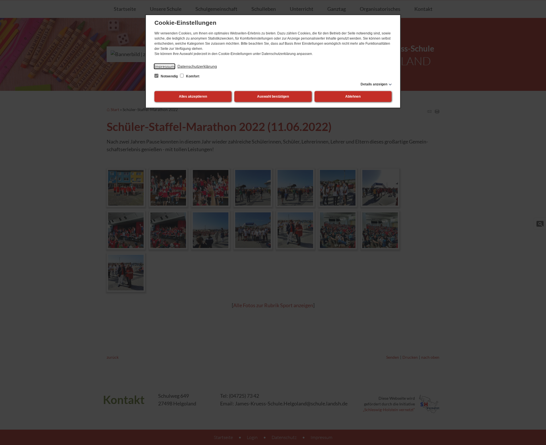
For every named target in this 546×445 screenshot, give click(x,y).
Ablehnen (353, 97)
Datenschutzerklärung (197, 66)
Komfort (192, 76)
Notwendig (169, 76)
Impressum (164, 66)
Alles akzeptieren (193, 97)
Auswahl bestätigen (273, 97)
